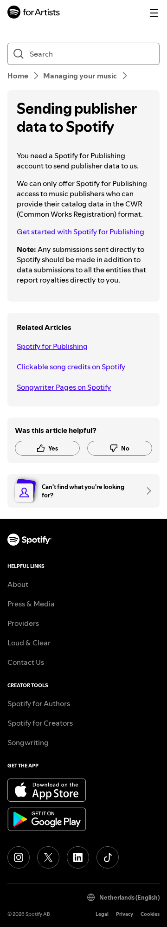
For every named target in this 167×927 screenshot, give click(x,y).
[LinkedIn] (78, 857)
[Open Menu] (154, 13)
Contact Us (25, 662)
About (17, 584)
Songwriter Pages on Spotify (64, 387)
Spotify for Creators (40, 723)
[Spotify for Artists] (33, 13)
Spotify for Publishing (52, 346)
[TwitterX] (48, 857)
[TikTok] (107, 857)
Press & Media (31, 604)
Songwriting (28, 742)
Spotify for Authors (38, 703)
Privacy (124, 914)
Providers (23, 623)
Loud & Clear (29, 642)
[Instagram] (18, 857)
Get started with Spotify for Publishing (80, 231)
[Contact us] (145, 491)
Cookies (150, 914)
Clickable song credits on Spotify (71, 366)
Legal (102, 914)
